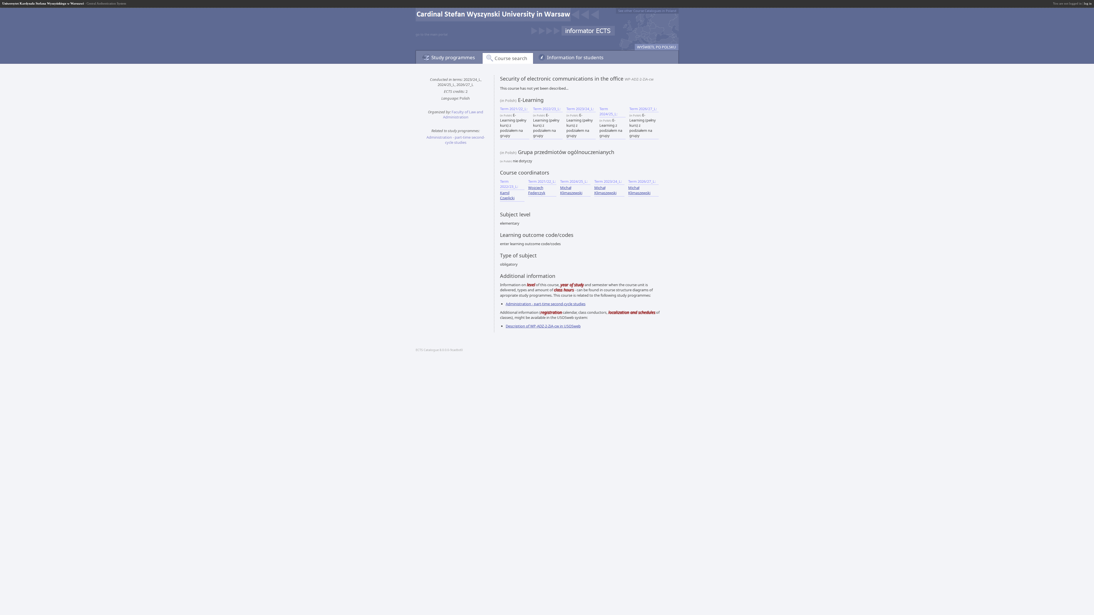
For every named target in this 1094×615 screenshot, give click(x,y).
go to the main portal (432, 34)
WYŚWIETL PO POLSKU (656, 47)
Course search (511, 58)
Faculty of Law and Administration (463, 114)
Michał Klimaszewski (571, 190)
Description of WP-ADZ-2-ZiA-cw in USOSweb (543, 326)
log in (1088, 3)
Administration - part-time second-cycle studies (455, 140)
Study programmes (453, 57)
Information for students (575, 57)
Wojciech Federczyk (536, 190)
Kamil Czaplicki (507, 195)
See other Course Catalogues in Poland (647, 11)
